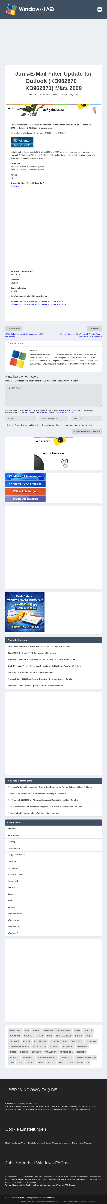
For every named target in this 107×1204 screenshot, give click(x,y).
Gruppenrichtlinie (19, 1047)
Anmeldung (15, 1030)
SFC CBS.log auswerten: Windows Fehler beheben (30, 672)
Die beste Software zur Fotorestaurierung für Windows (41, 794)
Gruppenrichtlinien (16, 855)
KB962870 (15, 186)
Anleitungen (13, 835)
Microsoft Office (58, 94)
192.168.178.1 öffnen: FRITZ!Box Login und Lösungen (32, 653)
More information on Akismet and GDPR (57, 412)
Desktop (11, 842)
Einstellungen (64, 1036)
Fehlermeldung (59, 1041)
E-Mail (40, 1036)
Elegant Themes (24, 1198)
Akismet (28, 412)
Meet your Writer (15, 787)
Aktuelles (46, 94)
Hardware (12, 861)
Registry (11, 887)
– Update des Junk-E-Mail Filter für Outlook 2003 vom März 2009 (38, 301)
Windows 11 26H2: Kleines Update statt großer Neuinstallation (35, 685)
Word (80, 1063)
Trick (41, 1063)
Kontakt (31, 1201)
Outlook (36, 1052)
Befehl (36, 1030)
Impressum (21, 1201)
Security (69, 94)
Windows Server (15, 913)
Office (13, 1052)
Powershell (13, 881)
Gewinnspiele (14, 848)
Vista (70, 1063)
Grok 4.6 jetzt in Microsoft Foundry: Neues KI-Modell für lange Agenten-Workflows (44, 666)
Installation (39, 1047)
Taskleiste (66, 1057)
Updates (11, 907)
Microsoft (68, 1047)
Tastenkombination (85, 1057)
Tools (10, 900)
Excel (89, 1036)
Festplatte (77, 1041)
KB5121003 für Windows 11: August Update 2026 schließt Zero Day (49, 800)
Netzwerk (82, 1047)
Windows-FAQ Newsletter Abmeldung (83, 1201)
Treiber (30, 1063)
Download (15, 1036)
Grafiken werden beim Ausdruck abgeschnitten (38, 813)
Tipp (12, 1063)
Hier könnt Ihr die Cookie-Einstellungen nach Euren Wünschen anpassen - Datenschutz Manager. (48, 1143)
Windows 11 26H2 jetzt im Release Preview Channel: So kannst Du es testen (41, 659)
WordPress (49, 1198)
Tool (20, 1063)
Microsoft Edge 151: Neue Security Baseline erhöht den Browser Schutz (40, 679)
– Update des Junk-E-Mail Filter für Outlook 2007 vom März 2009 (38, 304)
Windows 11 (13, 920)
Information (13, 868)
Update (51, 1063)
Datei (77, 1030)
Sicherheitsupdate (47, 1057)
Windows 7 (13, 933)
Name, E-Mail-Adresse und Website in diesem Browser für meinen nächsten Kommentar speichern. (50, 425)
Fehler (27, 1041)
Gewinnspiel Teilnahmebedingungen (51, 1201)
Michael (34, 351)
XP (87, 1063)
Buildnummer (64, 1030)
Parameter (50, 1052)
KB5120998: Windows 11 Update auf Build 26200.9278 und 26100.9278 (39, 646)
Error (78, 1036)
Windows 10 (13, 926)
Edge (49, 1036)
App (27, 1030)
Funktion (91, 1041)
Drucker (28, 1036)
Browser (48, 1030)
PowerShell (66, 1052)
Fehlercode (40, 1041)
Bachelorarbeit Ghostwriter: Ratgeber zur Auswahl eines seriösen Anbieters (58, 787)
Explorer (14, 1041)
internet (54, 1047)
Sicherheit (27, 1057)
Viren (61, 1063)
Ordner (24, 1052)
